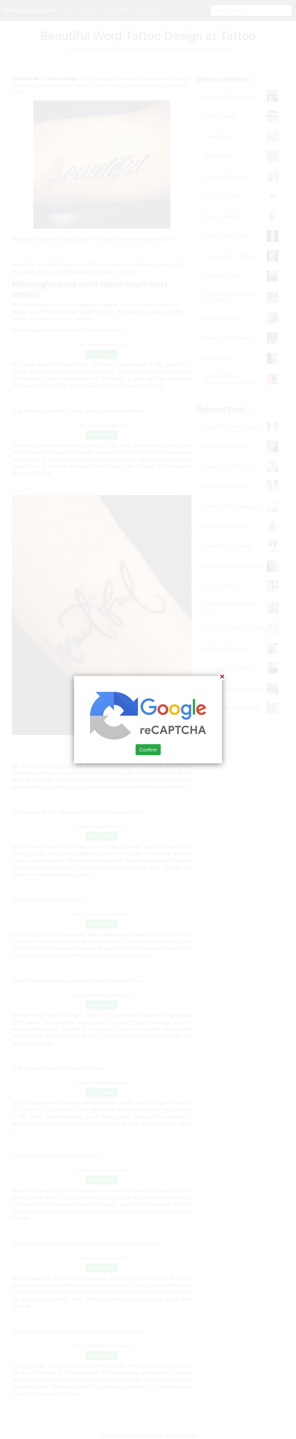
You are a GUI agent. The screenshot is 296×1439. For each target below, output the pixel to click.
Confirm (148, 750)
